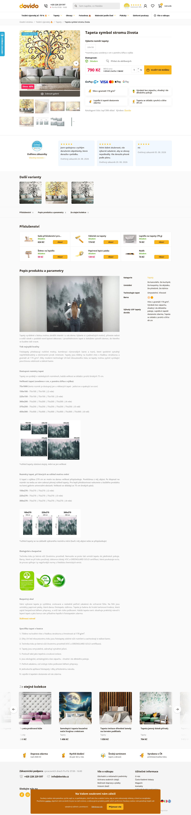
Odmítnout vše (97, 807)
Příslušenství (25, 212)
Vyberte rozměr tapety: (97, 41)
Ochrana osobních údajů (108, 779)
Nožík (141, 250)
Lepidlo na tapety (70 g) (150, 236)
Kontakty (139, 786)
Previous (14, 709)
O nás (137, 776)
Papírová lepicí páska (98, 250)
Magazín (139, 783)
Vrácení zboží (103, 786)
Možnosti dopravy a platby (108, 783)
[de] (162, 801)
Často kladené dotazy (144, 779)
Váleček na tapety (97, 236)
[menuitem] (35, 15)
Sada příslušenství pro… (49, 236)
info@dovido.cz (60, 776)
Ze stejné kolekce (78, 212)
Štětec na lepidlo (46, 250)
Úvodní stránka (26, 22)
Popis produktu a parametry (51, 212)
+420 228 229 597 (33, 776)
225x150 (90, 47)
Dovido (127, 110)
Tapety (59, 22)
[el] (169, 801)
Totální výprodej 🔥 (44, 22)
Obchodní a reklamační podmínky (112, 776)
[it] (166, 801)
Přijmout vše (115, 806)
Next (76, 63)
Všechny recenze (36, 158)
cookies (48, 801)
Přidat (60, 242)
